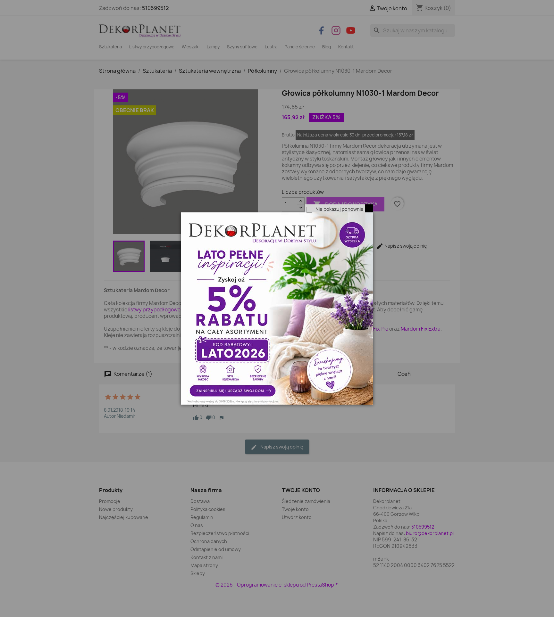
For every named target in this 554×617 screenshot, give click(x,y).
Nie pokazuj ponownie (339, 209)
